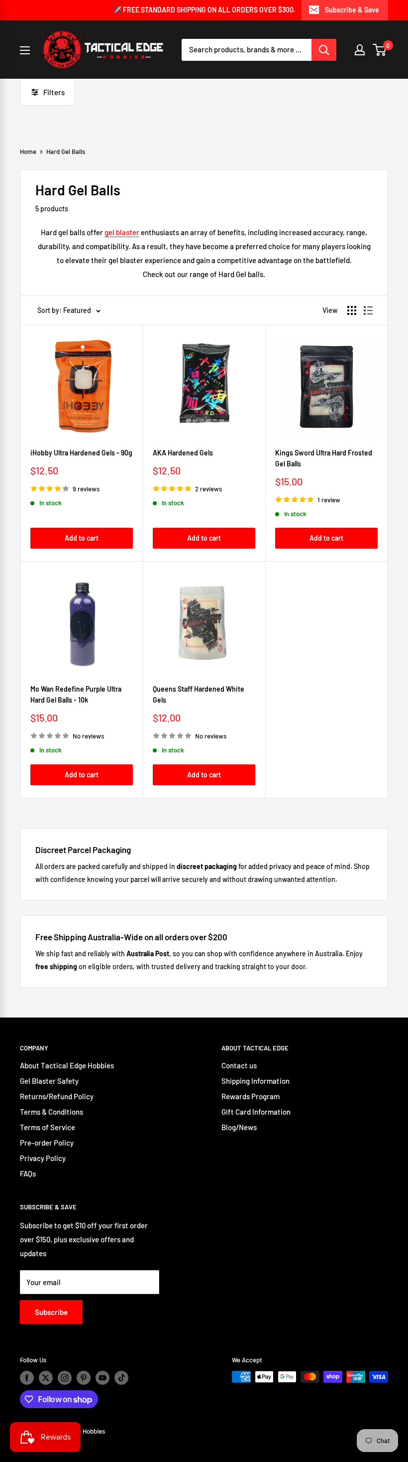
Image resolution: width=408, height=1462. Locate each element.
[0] (380, 50)
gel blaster (121, 232)
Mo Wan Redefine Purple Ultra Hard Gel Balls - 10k (75, 694)
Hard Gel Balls (65, 151)
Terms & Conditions (51, 1111)
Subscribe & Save (352, 9)
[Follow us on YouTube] (102, 1378)
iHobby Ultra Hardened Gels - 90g (81, 452)
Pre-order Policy (47, 1142)
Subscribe (51, 1312)
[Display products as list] (368, 310)
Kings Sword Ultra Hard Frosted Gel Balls (323, 458)
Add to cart (82, 538)
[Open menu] (25, 50)
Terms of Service (47, 1127)
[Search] (323, 50)
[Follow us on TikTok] (121, 1378)
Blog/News (239, 1127)
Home (28, 151)
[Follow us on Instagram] (65, 1378)
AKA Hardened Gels (183, 452)
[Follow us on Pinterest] (84, 1378)
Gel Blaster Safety (49, 1080)
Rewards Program (250, 1096)
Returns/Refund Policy (57, 1096)
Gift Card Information (256, 1111)
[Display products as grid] (351, 310)
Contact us (239, 1065)
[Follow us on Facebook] (27, 1378)
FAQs (28, 1173)
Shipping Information (255, 1080)
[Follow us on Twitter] (46, 1378)
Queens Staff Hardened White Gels (198, 694)
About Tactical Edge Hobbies (67, 1065)
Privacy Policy (43, 1158)
